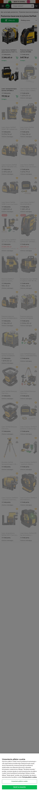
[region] (19, 772)
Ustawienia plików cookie (19, 781)
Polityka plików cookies (29, 777)
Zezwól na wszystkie (19, 787)
